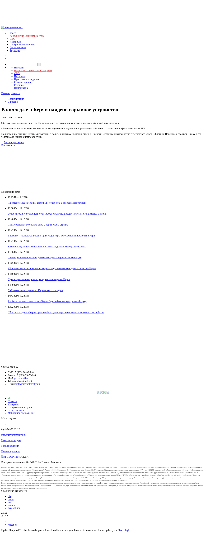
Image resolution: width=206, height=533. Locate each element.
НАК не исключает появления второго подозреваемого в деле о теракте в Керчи (52, 268)
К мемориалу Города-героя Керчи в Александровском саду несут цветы (47, 246)
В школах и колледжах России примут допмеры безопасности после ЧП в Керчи (52, 235)
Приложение (21, 87)
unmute (11, 505)
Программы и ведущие (22, 44)
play (10, 496)
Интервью (15, 41)
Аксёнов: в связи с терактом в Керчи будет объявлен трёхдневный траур (47, 301)
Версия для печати (14, 142)
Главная (5, 93)
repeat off (12, 524)
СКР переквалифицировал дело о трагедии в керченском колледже (44, 257)
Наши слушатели (10, 451)
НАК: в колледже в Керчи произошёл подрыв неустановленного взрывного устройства (56, 312)
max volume (14, 508)
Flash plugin (124, 530)
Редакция (15, 50)
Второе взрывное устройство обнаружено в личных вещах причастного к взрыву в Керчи (57, 213)
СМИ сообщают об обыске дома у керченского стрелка (38, 224)
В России (13, 101)
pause (11, 499)
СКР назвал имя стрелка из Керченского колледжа (35, 290)
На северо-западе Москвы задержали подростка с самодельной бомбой (47, 202)
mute (10, 502)
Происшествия (16, 98)
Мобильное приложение (21, 413)
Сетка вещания (18, 47)
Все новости (8, 145)
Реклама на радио (11, 440)
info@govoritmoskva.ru (28, 384)
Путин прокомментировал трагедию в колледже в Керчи (39, 279)
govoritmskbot (21, 378)
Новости (12, 33)
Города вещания (10, 445)
